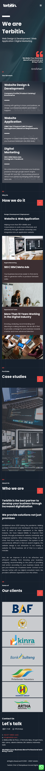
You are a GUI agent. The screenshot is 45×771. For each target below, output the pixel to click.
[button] (40, 203)
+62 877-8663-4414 (10, 735)
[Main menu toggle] (41, 5)
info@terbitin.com (10, 737)
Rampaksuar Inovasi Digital (28, 765)
